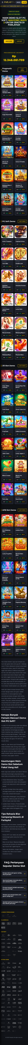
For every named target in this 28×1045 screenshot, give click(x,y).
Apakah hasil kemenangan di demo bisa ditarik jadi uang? (14, 902)
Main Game (9, 41)
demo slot (13, 664)
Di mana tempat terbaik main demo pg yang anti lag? (14, 888)
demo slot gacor (14, 691)
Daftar (24, 2)
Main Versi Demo (7, 81)
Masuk (18, 2)
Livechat (19, 41)
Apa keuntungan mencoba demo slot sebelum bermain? (14, 880)
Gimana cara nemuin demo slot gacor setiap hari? (14, 895)
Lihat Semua (22, 70)
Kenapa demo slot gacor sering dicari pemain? (14, 873)
